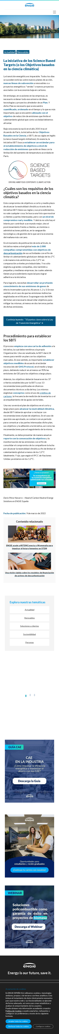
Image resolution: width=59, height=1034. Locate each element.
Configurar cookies (43, 1026)
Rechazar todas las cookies (18, 1026)
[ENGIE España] (29, 4)
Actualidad (9, 52)
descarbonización (12, 253)
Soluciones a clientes (29, 626)
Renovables (23, 52)
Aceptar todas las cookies (18, 1021)
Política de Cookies (14, 1011)
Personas (29, 642)
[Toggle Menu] (55, 12)
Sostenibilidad (29, 634)
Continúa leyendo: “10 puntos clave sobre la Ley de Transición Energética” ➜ (29, 321)
